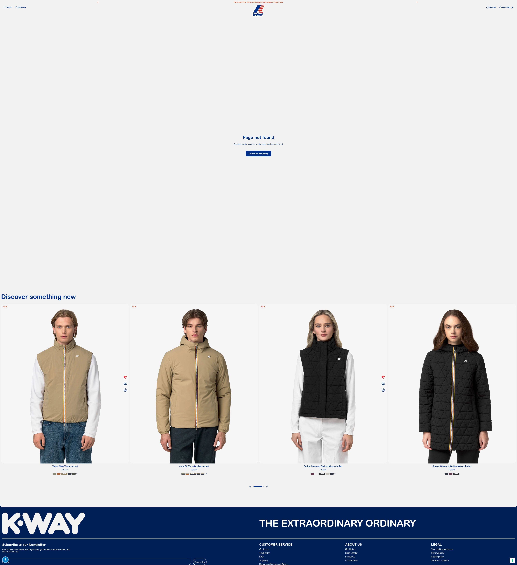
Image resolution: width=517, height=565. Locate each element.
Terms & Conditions (440, 560)
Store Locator (351, 553)
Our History (350, 549)
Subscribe (199, 562)
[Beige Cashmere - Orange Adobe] (187, 474)
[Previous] (250, 486)
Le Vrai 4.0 (350, 556)
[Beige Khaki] (64, 474)
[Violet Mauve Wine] (312, 474)
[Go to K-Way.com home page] (258, 11)
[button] (5, 559)
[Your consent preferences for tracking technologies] (512, 560)
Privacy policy (437, 553)
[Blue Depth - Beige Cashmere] (202, 474)
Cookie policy (437, 556)
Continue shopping (258, 153)
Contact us (264, 549)
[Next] (267, 486)
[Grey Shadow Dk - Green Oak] (183, 474)
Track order (264, 553)
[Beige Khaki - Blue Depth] (192, 474)
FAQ (261, 556)
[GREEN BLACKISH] (74, 474)
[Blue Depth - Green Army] (198, 474)
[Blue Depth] (70, 474)
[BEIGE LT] (328, 474)
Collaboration (351, 560)
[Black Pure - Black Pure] (322, 474)
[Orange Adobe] (59, 474)
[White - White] (317, 474)
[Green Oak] (55, 474)
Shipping (263, 560)
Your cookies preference (442, 549)
